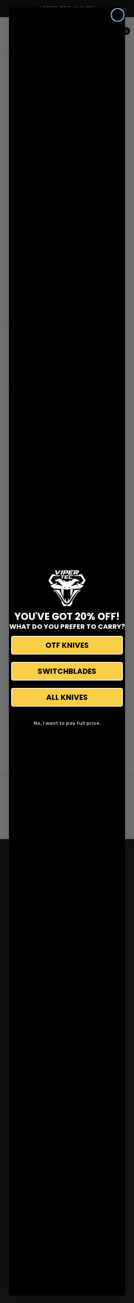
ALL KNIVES (67, 697)
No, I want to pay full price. (67, 723)
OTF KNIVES (67, 645)
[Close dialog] (118, 15)
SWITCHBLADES (67, 671)
